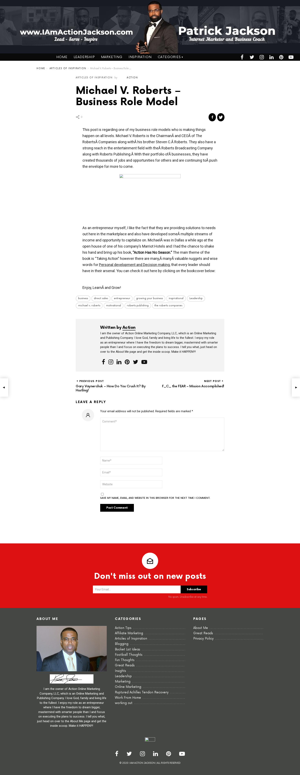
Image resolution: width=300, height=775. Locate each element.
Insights (120, 671)
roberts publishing (138, 305)
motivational (113, 305)
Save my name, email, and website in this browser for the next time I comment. (155, 498)
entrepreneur (122, 298)
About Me (200, 628)
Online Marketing (128, 687)
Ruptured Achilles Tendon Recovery (142, 692)
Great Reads (125, 665)
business (83, 298)
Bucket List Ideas (127, 649)
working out (123, 703)
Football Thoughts (128, 655)
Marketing (111, 57)
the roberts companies (168, 305)
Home (61, 57)
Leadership (84, 57)
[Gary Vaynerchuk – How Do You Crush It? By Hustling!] (4, 387)
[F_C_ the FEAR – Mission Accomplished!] (296, 387)
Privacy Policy (203, 639)
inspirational (176, 298)
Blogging (121, 644)
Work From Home (128, 698)
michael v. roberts (89, 305)
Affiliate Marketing (129, 633)
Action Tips (123, 628)
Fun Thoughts (124, 660)
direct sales (101, 298)
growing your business (149, 298)
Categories (169, 57)
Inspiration (140, 57)
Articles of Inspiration (131, 639)
